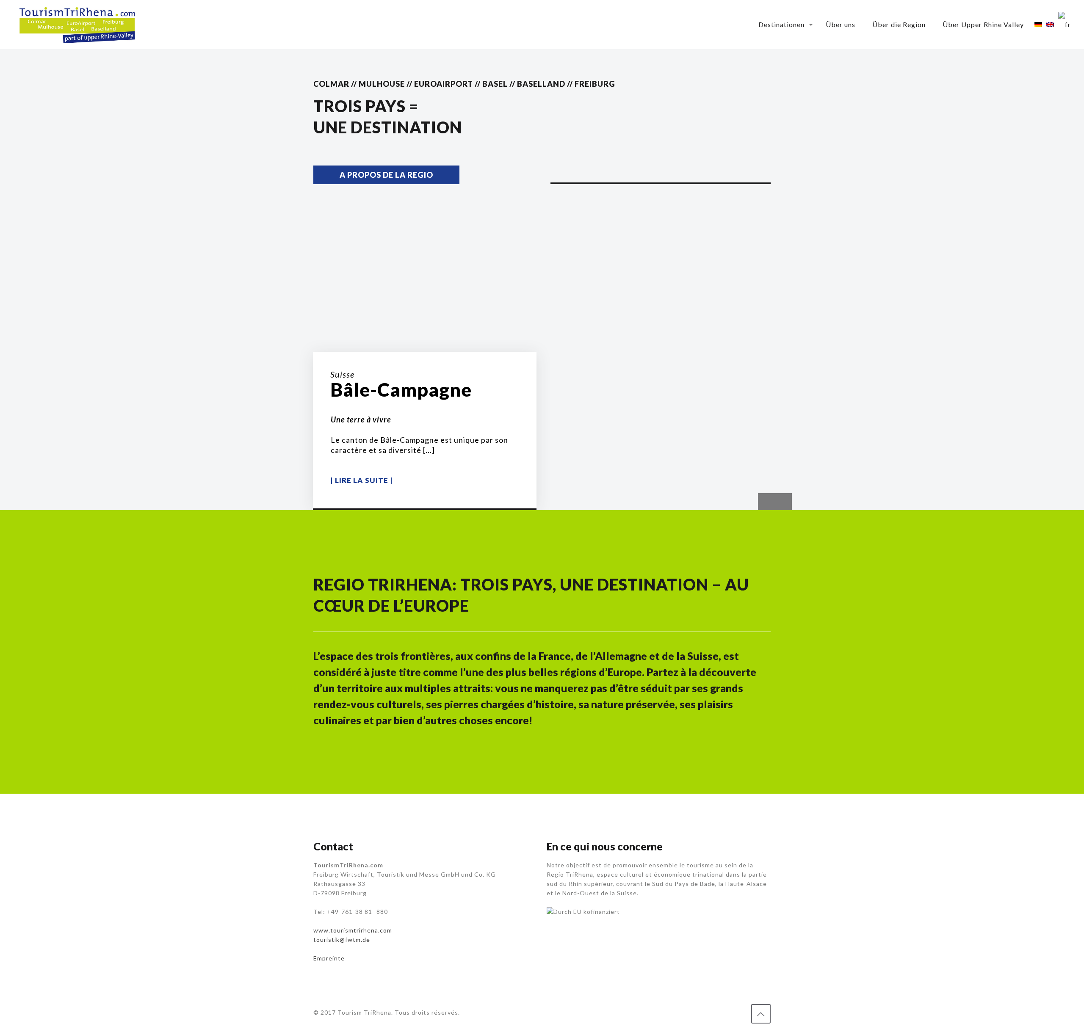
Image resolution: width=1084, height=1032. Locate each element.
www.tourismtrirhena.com (352, 930)
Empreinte (329, 958)
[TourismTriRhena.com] (77, 24)
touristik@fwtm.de (341, 939)
